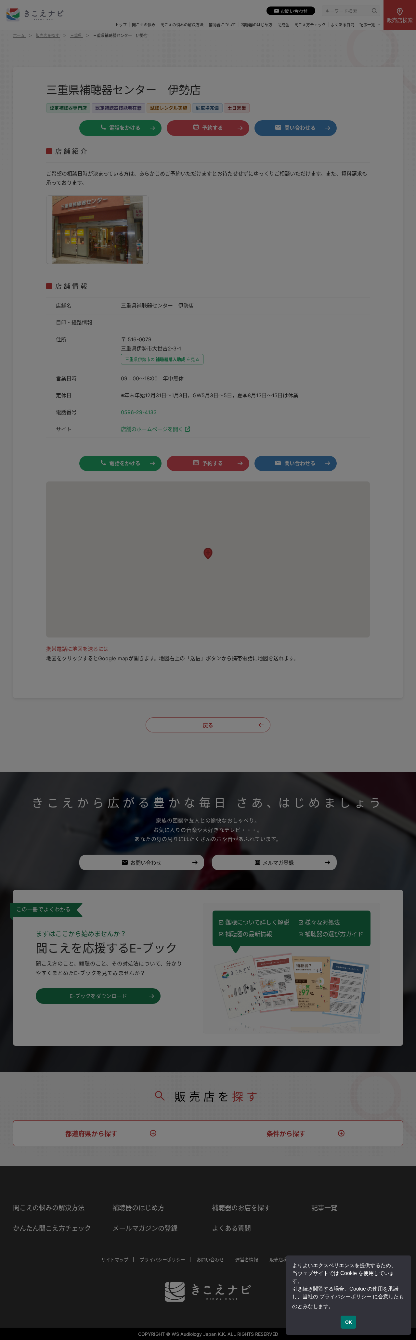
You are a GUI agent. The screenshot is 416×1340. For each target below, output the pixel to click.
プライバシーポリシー (345, 1296)
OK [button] (348, 1322)
